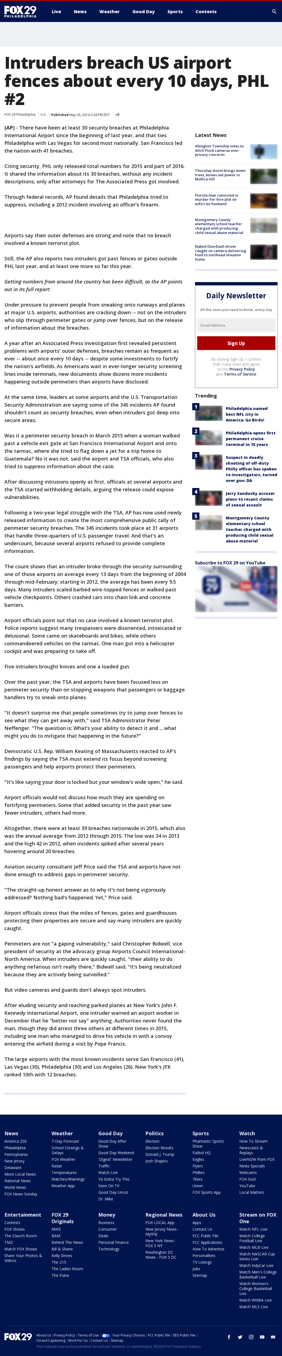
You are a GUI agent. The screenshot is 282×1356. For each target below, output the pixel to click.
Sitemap (199, 1275)
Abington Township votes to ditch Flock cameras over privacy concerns (219, 150)
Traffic (104, 1165)
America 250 (15, 1141)
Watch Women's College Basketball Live (255, 1288)
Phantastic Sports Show (208, 1144)
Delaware (12, 1167)
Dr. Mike (105, 1198)
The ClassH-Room (20, 1235)
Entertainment (22, 1214)
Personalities (203, 1255)
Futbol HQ (201, 1152)
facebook (229, 1337)
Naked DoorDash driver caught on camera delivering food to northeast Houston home (220, 253)
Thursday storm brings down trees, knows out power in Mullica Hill (220, 174)
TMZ (8, 1242)
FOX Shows (14, 1229)
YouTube (247, 1185)
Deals (103, 1235)
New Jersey (14, 1161)
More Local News (20, 1174)
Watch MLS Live (253, 1306)
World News (15, 1187)
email (273, 1337)
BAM (55, 1235)
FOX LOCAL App (159, 1222)
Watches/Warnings (68, 1179)
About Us (203, 1214)
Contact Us (202, 1229)
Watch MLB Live (254, 1247)
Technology (108, 1249)
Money (106, 1214)
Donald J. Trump (159, 1154)
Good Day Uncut (113, 1192)
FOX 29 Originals (62, 1218)
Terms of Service (240, 374)
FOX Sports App (206, 1192)
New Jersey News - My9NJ (162, 1232)
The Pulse (60, 1275)
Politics (154, 1133)
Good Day (110, 1133)
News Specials (252, 1165)
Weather (62, 1133)
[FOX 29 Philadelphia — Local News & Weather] (22, 11)
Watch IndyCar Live (256, 1265)
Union (197, 1185)
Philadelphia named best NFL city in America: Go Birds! (247, 414)
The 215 (58, 1262)
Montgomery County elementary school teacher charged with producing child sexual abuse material (219, 226)
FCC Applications (207, 1242)
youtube (262, 1337)
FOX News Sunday (20, 1194)
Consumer (107, 1229)
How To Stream (253, 1141)
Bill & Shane (62, 1249)
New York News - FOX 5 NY (161, 1243)
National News (17, 1180)
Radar (56, 1165)
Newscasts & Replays (251, 1150)
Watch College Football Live (252, 1238)
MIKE (56, 1229)
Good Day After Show (112, 1144)
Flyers (197, 1165)
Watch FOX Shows (20, 1249)
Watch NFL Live (253, 1229)
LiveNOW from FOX (257, 1159)
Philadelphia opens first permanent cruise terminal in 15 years (251, 438)
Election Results (159, 1147)
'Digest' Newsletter (115, 1159)
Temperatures (64, 1172)
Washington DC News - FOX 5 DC (161, 1255)
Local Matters (251, 1192)
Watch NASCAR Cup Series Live (257, 1256)
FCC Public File (205, 1235)
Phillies (198, 1172)
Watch (247, 1133)
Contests (12, 1222)
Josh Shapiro (156, 1161)
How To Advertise (208, 1249)
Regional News (163, 1214)
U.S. (43, 114)
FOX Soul (247, 1179)
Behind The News (67, 1242)
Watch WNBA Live (255, 1300)
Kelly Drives (61, 1255)
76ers (197, 1179)
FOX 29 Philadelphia (20, 114)
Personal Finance (113, 1242)
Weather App (63, 1185)
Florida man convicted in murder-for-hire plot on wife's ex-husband (216, 199)
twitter (240, 1337)
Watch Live (108, 1172)
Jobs (196, 1268)
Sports (200, 1133)
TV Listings (202, 1262)
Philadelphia (15, 1147)
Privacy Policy (242, 369)
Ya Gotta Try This (113, 1179)
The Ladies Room (67, 1268)
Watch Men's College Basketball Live (258, 1274)
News (11, 1133)
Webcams (248, 1172)
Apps (196, 1222)
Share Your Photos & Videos (23, 1258)
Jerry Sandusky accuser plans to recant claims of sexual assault (250, 499)
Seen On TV (108, 1185)
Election (152, 1141)
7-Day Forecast (65, 1141)
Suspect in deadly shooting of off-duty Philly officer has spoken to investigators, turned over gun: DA (251, 469)
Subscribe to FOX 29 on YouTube (230, 563)
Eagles (198, 1159)
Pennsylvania (16, 1154)
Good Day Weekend (116, 1152)
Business (106, 1222)
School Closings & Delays (67, 1150)
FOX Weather (63, 1159)
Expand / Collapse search (274, 11)
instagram (251, 1337)
